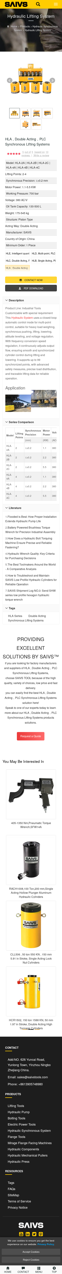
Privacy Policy (46, 1244)
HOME (7, 1271)
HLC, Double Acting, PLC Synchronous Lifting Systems (18, 260)
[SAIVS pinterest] (41, 1233)
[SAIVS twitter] (34, 1233)
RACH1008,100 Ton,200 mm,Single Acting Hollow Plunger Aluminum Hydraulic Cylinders (31, 893)
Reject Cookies (31, 1259)
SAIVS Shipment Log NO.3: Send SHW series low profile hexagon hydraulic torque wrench (30, 595)
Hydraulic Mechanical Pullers (28, 1155)
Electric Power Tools (22, 1124)
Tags (11, 1182)
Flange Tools (16, 1136)
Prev (9, 80)
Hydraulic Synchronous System (29, 1130)
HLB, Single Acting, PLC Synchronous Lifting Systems (44, 260)
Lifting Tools (16, 1105)
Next (52, 80)
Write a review (41, 155)
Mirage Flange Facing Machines (30, 1143)
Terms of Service (19, 1201)
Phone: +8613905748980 (25, 1084)
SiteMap (13, 1195)
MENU (38, 1271)
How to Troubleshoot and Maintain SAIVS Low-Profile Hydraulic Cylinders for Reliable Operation (31, 579)
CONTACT (23, 1271)
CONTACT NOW (33, 280)
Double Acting (37, 616)
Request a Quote (30, 736)
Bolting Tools (16, 1118)
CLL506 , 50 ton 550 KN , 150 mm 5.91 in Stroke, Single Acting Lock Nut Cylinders (31, 958)
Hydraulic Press (18, 1161)
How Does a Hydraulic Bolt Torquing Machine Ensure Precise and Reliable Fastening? (28, 542)
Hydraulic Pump (19, 1112)
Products (25, 26)
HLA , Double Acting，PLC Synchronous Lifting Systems (18, 268)
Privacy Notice (18, 1207)
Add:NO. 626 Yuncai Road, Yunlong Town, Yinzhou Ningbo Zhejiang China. (29, 1064)
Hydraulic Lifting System (38, 30)
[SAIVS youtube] (21, 1233)
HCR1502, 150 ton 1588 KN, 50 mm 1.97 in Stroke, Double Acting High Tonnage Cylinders (31, 1024)
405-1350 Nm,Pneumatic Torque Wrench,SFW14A (31, 825)
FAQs (11, 1188)
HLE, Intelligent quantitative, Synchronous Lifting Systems (18, 253)
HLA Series (15, 616)
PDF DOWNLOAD (33, 288)
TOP (54, 1271)
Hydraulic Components (23, 1149)
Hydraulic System (22, 318)
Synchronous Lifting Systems (26, 620)
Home (14, 26)
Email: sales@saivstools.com (28, 1077)
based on (41, 152)
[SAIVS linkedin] (28, 1233)
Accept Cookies (31, 1251)
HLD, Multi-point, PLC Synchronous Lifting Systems (44, 253)
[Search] (38, 3)
